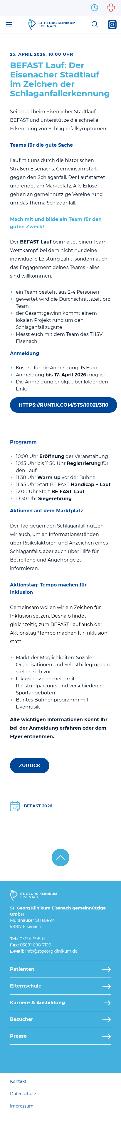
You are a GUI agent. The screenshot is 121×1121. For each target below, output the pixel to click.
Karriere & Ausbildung (37, 1002)
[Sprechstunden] (94, 8)
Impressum (21, 1106)
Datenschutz (23, 1093)
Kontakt (18, 1081)
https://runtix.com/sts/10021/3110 (63, 405)
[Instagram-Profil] (112, 24)
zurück (29, 765)
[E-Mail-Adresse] (51, 951)
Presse (18, 1036)
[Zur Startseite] (52, 24)
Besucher (21, 1019)
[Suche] (94, 24)
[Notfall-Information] (111, 8)
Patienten (22, 969)
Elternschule (25, 986)
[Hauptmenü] (9, 24)
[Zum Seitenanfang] (60, 857)
